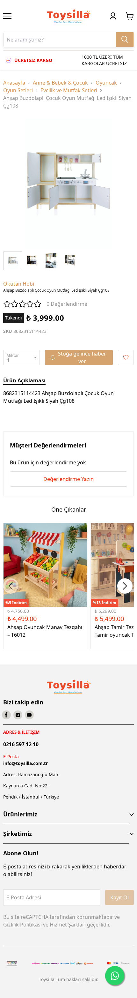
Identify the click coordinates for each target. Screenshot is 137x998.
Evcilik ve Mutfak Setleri (68, 90)
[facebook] (6, 714)
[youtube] (29, 714)
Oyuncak (106, 82)
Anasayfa (14, 82)
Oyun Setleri (18, 90)
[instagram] (17, 714)
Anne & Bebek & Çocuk (60, 82)
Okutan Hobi (18, 283)
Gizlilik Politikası (22, 924)
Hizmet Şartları (68, 924)
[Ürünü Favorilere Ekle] (126, 357)
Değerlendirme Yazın (68, 479)
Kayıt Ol (119, 897)
